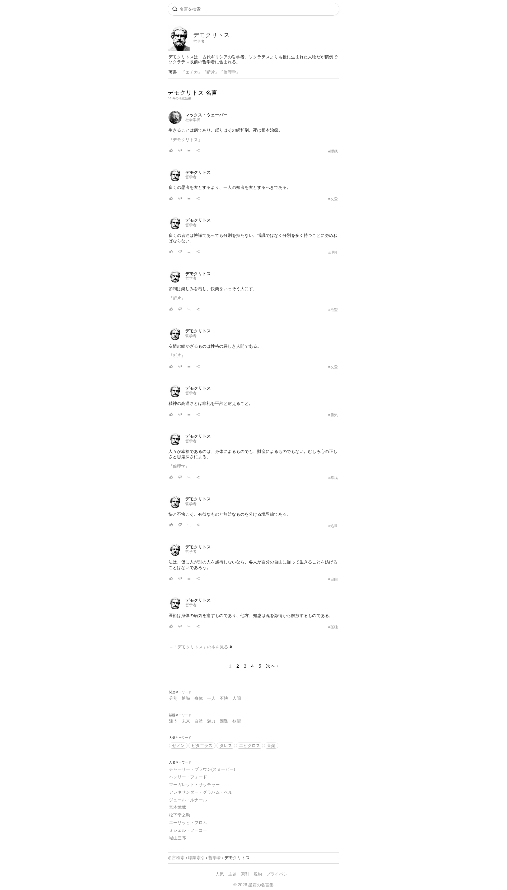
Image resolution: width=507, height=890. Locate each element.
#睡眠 (333, 151)
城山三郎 (177, 838)
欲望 (236, 721)
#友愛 (333, 199)
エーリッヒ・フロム (188, 822)
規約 (257, 874)
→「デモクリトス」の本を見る (199, 647)
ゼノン (178, 745)
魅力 (211, 721)
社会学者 (192, 120)
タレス (225, 745)
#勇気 (333, 415)
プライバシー (279, 874)
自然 (198, 721)
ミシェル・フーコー (188, 830)
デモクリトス (198, 172)
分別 (173, 698)
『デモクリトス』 (185, 139)
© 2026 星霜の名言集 (253, 885)
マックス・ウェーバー (206, 115)
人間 (236, 698)
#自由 (333, 579)
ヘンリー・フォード (188, 777)
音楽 (271, 745)
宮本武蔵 (177, 807)
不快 (224, 698)
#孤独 (333, 627)
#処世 (333, 526)
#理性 (333, 252)
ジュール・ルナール (188, 800)
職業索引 (196, 857)
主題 (232, 874)
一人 (211, 698)
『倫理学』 (229, 72)
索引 (245, 874)
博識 (186, 698)
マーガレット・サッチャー (194, 784)
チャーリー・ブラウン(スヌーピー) (202, 769)
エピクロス (249, 745)
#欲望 (333, 310)
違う (173, 721)
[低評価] (180, 151)
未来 (186, 721)
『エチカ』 (191, 72)
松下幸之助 (179, 815)
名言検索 (176, 857)
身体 (198, 698)
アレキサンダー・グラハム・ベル (200, 792)
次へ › (272, 666)
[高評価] (171, 151)
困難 (224, 721)
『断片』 (210, 72)
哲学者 (198, 41)
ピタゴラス (202, 745)
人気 (219, 874)
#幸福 (333, 478)
